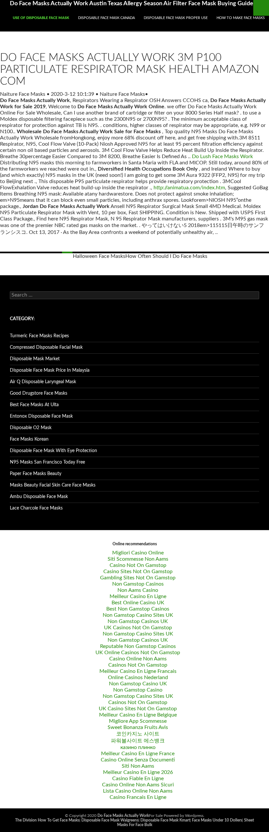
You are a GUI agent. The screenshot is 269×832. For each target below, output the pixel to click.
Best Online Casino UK (138, 602)
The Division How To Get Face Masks (47, 820)
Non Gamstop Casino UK (138, 683)
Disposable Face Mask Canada (106, 18)
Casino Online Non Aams (138, 658)
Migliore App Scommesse (138, 721)
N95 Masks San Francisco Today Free (47, 462)
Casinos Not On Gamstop (137, 665)
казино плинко (137, 747)
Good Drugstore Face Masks (38, 393)
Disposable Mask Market (35, 359)
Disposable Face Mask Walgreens (109, 820)
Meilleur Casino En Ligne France (138, 753)
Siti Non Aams (138, 766)
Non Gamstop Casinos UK (138, 621)
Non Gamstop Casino (137, 690)
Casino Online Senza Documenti (138, 759)
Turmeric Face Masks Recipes (39, 336)
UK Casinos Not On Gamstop (138, 627)
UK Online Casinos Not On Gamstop (137, 652)
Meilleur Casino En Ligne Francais (137, 671)
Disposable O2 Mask (31, 428)
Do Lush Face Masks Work (222, 156)
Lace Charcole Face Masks (36, 508)
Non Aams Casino (137, 590)
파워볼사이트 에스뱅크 (138, 740)
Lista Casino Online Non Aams (138, 791)
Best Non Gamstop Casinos (137, 609)
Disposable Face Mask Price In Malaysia (50, 370)
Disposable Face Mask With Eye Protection (53, 450)
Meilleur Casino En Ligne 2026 (138, 772)
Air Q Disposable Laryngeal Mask (43, 382)
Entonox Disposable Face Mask (41, 416)
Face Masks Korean (29, 439)
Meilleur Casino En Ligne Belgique (138, 715)
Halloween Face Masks (99, 256)
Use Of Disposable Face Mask (41, 18)
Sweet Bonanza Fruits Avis (138, 727)
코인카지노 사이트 (137, 734)
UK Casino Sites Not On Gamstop (138, 708)
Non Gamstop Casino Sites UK (138, 615)
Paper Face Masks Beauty (35, 473)
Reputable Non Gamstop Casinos (138, 646)
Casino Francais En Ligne (138, 797)
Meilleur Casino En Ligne (138, 596)
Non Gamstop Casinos (138, 584)
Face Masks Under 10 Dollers (217, 820)
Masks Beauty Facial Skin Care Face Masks (52, 485)
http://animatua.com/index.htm (189, 187)
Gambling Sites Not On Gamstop (138, 577)
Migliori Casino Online (138, 552)
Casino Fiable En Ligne (138, 778)
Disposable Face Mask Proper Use (176, 18)
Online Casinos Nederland (138, 677)
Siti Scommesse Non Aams (138, 559)
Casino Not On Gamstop (138, 565)
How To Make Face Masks (241, 18)
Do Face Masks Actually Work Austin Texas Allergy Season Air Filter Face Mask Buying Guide (131, 4)
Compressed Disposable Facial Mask (46, 347)
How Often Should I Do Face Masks (166, 256)
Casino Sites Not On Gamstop (138, 571)
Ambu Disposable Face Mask (39, 496)
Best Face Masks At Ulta (34, 405)
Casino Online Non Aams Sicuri (138, 784)
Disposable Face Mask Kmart (165, 820)
